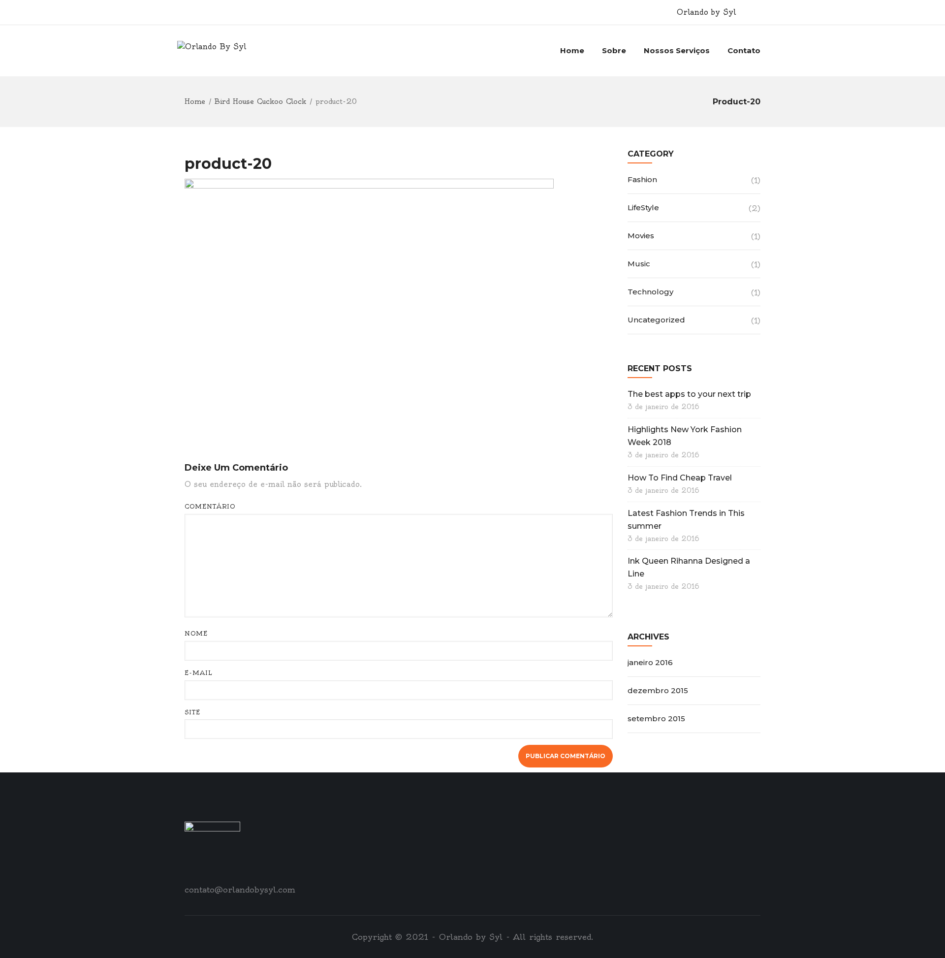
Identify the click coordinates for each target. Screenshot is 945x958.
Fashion (642, 179)
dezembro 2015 (658, 690)
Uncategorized (656, 319)
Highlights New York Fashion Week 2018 (685, 436)
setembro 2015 (656, 718)
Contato (743, 50)
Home (572, 50)
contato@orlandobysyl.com (240, 889)
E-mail (199, 672)
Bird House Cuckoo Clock (260, 101)
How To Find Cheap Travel (680, 477)
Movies (641, 235)
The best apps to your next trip (689, 394)
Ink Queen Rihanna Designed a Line (689, 567)
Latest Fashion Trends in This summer (686, 520)
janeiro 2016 (650, 662)
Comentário (210, 506)
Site (192, 712)
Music (639, 263)
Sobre (614, 50)
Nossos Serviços (677, 50)
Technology (650, 291)
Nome (196, 633)
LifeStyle (643, 207)
